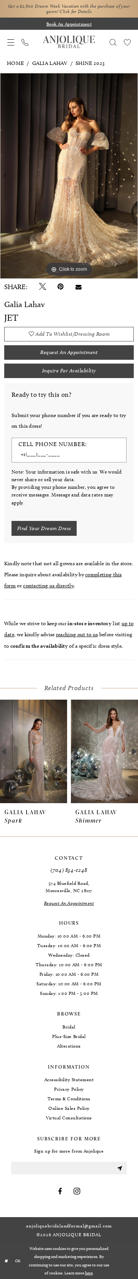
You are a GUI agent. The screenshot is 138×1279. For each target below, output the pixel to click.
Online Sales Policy (69, 1108)
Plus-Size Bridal (68, 1036)
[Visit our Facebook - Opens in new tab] (60, 1191)
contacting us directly (48, 585)
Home (15, 63)
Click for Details (75, 11)
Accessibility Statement (69, 1079)
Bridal (68, 1027)
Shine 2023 (90, 63)
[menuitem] (11, 42)
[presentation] (33, 752)
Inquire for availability (69, 370)
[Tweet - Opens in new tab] (42, 287)
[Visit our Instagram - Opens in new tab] (77, 1191)
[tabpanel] (69, 175)
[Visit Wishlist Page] (127, 42)
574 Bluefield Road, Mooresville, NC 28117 (69, 886)
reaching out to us (77, 634)
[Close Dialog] (6, 1261)
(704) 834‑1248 (69, 870)
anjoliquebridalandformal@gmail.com (69, 1225)
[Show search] (113, 42)
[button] (11, 42)
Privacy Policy (69, 1089)
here (89, 1273)
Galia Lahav (49, 63)
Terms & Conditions (69, 1098)
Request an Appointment (69, 352)
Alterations (69, 1046)
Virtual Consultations (69, 1118)
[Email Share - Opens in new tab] (78, 287)
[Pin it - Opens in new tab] (60, 287)
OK (18, 1260)
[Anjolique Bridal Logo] (69, 42)
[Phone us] (25, 42)
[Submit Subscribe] (119, 1168)
